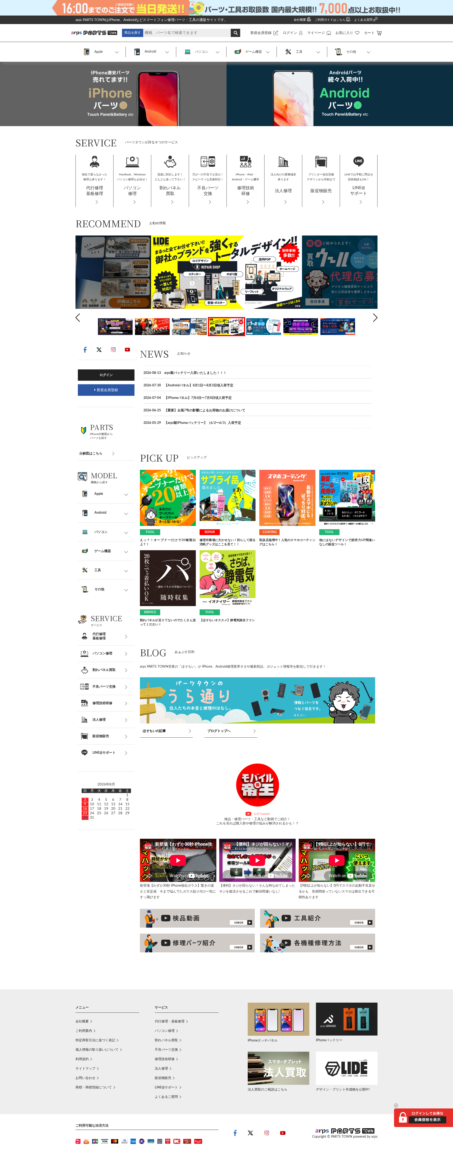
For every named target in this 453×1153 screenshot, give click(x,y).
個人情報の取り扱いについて (97, 1049)
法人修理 (161, 1068)
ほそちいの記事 (154, 731)
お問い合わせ (85, 1078)
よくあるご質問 (166, 1097)
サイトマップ (85, 1068)
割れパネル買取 (166, 1040)
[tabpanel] (226, 272)
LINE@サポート (166, 1087)
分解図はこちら (90, 453)
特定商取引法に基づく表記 (95, 1040)
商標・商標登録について (94, 1087)
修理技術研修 (165, 1059)
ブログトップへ (219, 731)
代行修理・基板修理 (170, 1021)
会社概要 (82, 1021)
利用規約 (82, 1059)
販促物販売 (163, 1078)
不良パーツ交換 (166, 1049)
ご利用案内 (84, 1031)
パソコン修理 (165, 1031)
